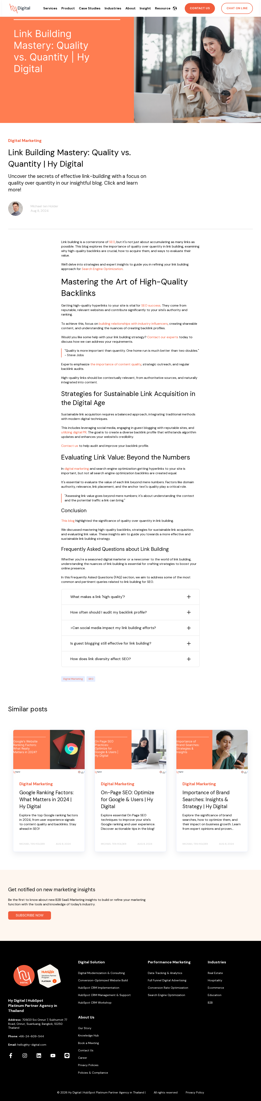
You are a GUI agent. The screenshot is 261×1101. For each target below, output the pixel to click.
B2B (210, 1002)
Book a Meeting (88, 1043)
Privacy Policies (88, 1065)
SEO (90, 678)
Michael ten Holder (44, 206)
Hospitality (215, 980)
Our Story (84, 1028)
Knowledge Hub (88, 1035)
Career (82, 1058)
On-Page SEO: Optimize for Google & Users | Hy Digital (127, 799)
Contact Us (85, 1050)
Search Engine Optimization (166, 995)
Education (214, 995)
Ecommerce (216, 987)
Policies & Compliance (93, 1072)
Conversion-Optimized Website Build (103, 980)
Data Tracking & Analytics (165, 973)
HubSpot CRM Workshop (95, 1002)
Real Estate (215, 973)
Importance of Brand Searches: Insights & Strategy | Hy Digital (206, 799)
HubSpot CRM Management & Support (104, 995)
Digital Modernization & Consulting (101, 973)
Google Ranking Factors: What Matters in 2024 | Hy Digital (46, 799)
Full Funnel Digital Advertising (167, 980)
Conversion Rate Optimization (168, 987)
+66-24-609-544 (31, 1036)
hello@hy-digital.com (31, 1044)
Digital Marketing (73, 678)
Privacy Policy (195, 1092)
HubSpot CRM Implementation (98, 987)
